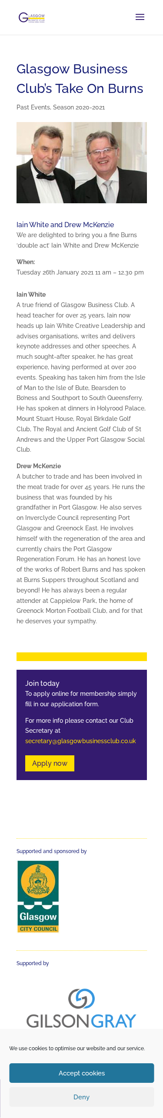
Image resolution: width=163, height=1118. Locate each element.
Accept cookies (82, 1073)
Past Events (33, 107)
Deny (81, 1097)
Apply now (49, 763)
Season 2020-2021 (79, 107)
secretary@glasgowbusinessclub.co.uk (80, 741)
